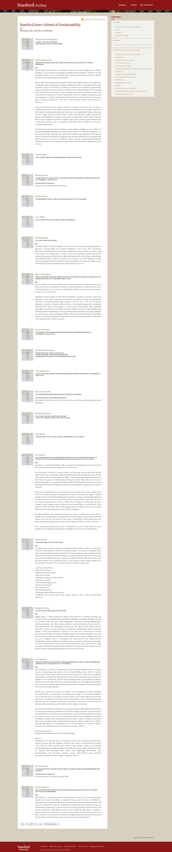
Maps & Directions (56, 846)
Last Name (116, 40)
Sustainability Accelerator (124, 94)
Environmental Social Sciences (126, 77)
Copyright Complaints (97, 846)
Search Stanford (70, 846)
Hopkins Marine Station (123, 83)
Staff (117, 30)
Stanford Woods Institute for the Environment (131, 91)
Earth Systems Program (123, 66)
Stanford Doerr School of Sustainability (126, 50)
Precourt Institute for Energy (125, 88)
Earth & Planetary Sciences (124, 60)
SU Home (44, 846)
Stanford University (27, 848)
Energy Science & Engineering (125, 74)
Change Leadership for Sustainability (128, 54)
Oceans (118, 85)
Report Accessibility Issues (143, 837)
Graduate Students (122, 35)
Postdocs (118, 32)
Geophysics (119, 80)
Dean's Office (119, 57)
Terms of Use (82, 846)
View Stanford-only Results (94, 19)
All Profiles (116, 22)
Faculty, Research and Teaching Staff (128, 27)
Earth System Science (123, 63)
